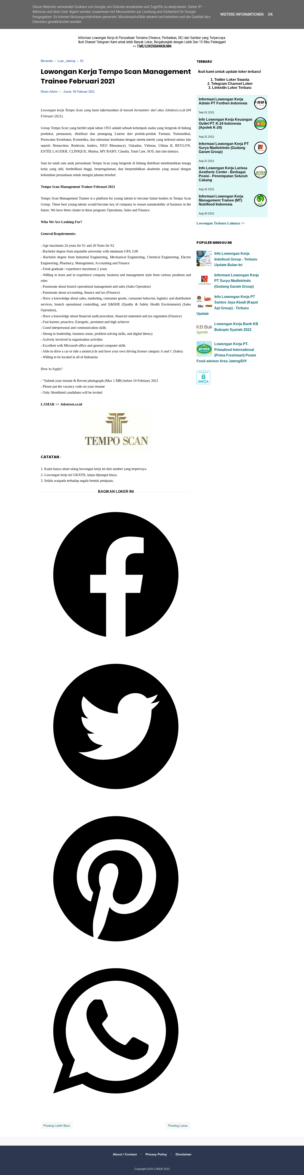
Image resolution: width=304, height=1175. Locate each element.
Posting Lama (178, 1125)
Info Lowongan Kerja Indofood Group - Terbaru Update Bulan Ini (235, 259)
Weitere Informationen (241, 14)
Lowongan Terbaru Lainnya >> (221, 223)
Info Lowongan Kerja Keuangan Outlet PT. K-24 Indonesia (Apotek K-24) (225, 123)
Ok (270, 14)
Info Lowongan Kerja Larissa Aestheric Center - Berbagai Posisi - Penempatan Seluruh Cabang (223, 174)
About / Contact (125, 1154)
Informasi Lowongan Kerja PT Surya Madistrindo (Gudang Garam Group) (224, 148)
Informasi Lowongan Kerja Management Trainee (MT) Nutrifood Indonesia (221, 200)
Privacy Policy (156, 1154)
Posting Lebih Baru (56, 1125)
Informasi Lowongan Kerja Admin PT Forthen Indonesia (223, 101)
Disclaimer (183, 1154)
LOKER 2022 (162, 1169)
